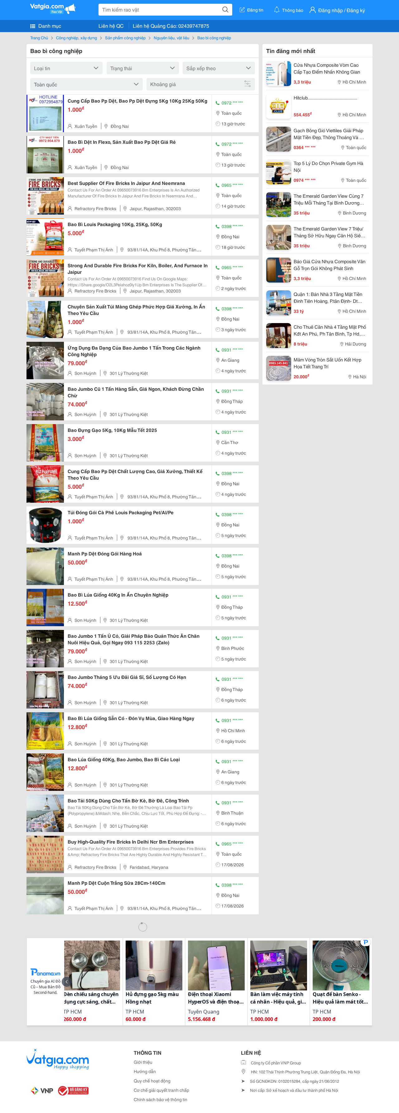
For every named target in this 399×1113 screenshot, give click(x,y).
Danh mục (49, 25)
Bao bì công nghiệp (214, 37)
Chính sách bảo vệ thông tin (160, 1099)
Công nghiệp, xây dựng (76, 37)
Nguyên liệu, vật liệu (171, 37)
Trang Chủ (39, 37)
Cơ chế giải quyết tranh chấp (161, 1090)
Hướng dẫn (145, 1071)
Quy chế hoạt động (152, 1080)
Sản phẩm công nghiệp (125, 37)
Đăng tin (255, 10)
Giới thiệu (143, 1062)
